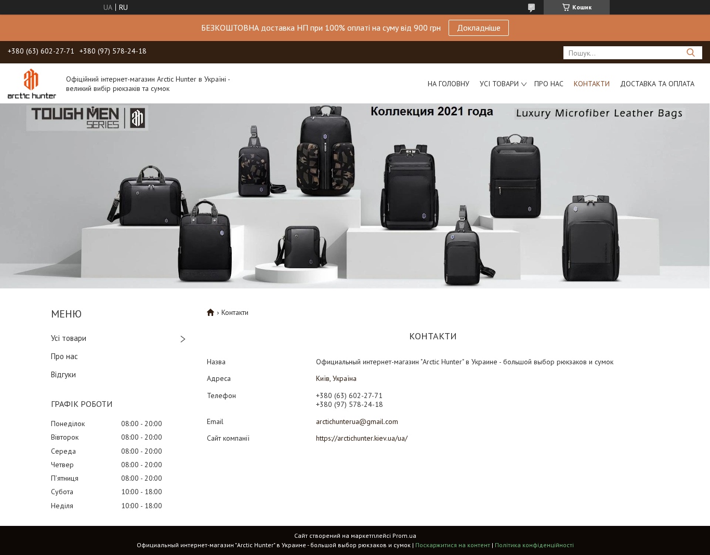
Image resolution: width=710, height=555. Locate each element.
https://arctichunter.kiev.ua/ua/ (361, 438)
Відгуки (63, 374)
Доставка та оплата (657, 83)
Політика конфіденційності (534, 545)
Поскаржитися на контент (452, 545)
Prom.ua (404, 535)
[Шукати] (690, 52)
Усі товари (499, 83)
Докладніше (479, 27)
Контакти (592, 83)
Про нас (548, 83)
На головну (448, 83)
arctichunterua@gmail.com (357, 421)
